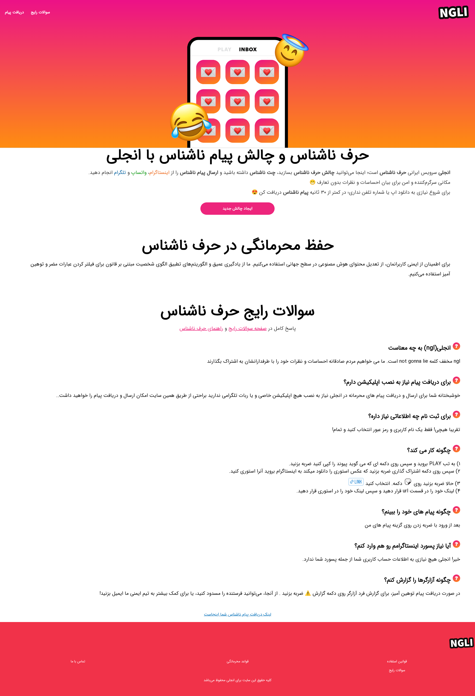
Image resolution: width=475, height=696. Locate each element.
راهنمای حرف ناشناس (201, 328)
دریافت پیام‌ (14, 12)
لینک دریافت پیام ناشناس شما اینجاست (237, 614)
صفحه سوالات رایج (247, 328)
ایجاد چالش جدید (237, 208)
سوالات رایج (40, 12)
